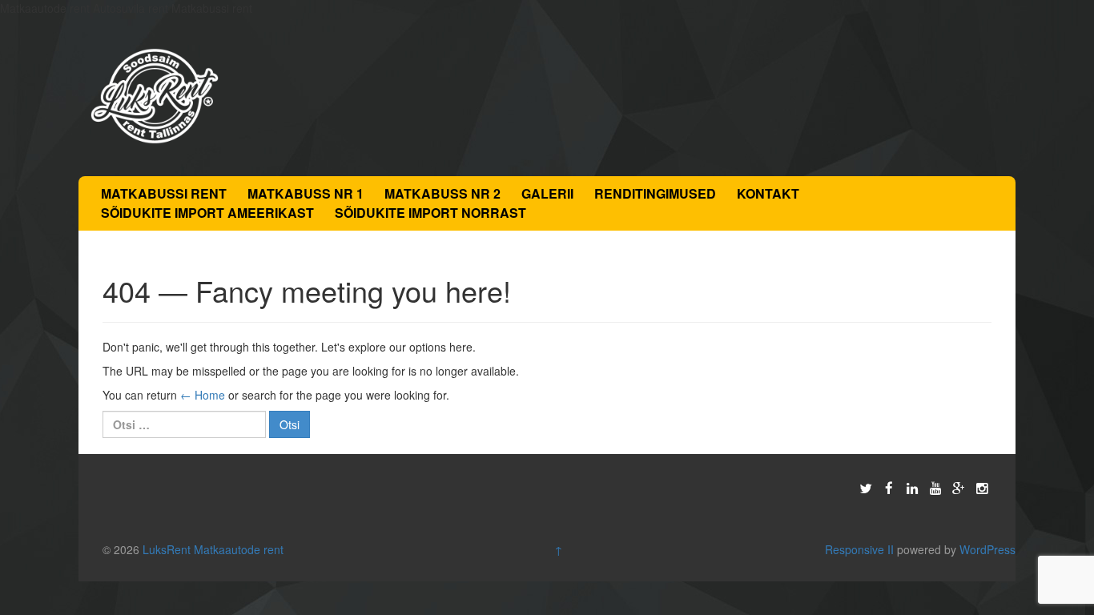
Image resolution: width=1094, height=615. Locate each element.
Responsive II (859, 549)
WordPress (987, 549)
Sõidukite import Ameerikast (207, 212)
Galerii (547, 193)
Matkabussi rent (164, 193)
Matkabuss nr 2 (442, 193)
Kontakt (768, 193)
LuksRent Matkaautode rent (213, 549)
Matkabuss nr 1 (305, 193)
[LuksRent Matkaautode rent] (154, 94)
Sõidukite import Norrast (430, 212)
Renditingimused (655, 193)
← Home (202, 395)
